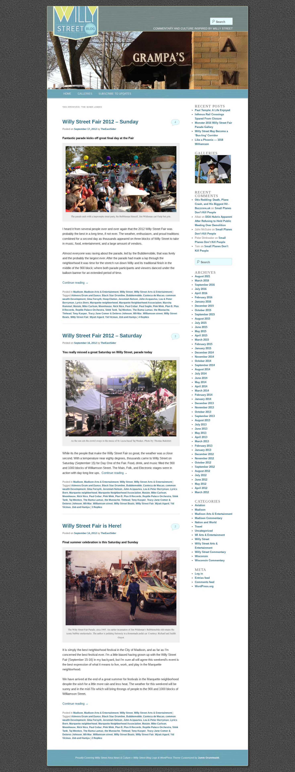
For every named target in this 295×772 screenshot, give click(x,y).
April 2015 (201, 335)
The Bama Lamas (143, 310)
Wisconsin (201, 556)
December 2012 (204, 454)
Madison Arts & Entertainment (101, 291)
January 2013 (203, 449)
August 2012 (202, 471)
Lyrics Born (82, 302)
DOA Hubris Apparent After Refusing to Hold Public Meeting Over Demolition (213, 221)
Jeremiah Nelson (128, 299)
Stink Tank (111, 310)
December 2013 (204, 403)
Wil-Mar (137, 313)
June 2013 (201, 428)
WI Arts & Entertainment (210, 534)
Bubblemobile (134, 295)
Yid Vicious (111, 317)
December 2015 (204, 305)
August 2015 (202, 318)
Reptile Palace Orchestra (89, 310)
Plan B (169, 306)
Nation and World (206, 522)
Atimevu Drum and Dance (86, 295)
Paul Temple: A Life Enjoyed (212, 110)
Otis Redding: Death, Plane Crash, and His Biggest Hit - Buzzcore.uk (212, 204)
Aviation (200, 505)
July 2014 (200, 373)
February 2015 (203, 344)
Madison (78, 291)
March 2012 (202, 492)
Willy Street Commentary (210, 551)
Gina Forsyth (94, 299)
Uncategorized (204, 530)
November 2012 (204, 458)
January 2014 (203, 399)
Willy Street (126, 291)
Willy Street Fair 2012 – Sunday (100, 122)
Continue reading (75, 282)
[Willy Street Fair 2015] (213, 169)
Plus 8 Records (132, 496)
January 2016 (203, 301)
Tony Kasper (80, 313)
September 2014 (205, 365)
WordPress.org (204, 586)
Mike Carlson (89, 306)
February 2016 (203, 297)
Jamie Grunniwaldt (208, 757)
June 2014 (201, 377)
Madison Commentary (208, 518)
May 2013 (200, 432)
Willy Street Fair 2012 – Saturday (102, 336)
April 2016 (201, 293)
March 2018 (202, 280)
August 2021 (202, 276)
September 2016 (205, 284)
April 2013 (201, 437)
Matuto (77, 306)
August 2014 (202, 369)
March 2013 (202, 441)
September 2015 (205, 314)
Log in (199, 573)
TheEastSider (108, 129)
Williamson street (153, 313)
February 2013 (203, 445)
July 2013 (200, 424)
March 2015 (202, 339)
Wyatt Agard (97, 317)
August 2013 (202, 420)
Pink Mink (158, 306)
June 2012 (201, 479)
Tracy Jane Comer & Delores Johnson (110, 313)
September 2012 (205, 466)
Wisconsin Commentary (210, 560)
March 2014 (202, 390)
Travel (198, 526)
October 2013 (203, 411)
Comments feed (204, 582)
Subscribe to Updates (115, 93)
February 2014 (203, 394)
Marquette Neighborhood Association (140, 302)
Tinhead (66, 313)
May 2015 (200, 331)
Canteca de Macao (153, 295)
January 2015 (203, 348)
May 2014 (200, 382)
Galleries (85, 93)
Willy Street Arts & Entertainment (153, 291)
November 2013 (204, 407)
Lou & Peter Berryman (156, 489)
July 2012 (200, 475)
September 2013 (205, 416)
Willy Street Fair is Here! (92, 526)
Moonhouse (105, 306)
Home (67, 93)
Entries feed (202, 577)
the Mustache (161, 310)
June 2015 (201, 327)
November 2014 (204, 356)
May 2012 (200, 483)
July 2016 (200, 288)
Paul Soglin (145, 306)
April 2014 (201, 386)
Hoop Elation (110, 299)
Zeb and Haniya (128, 317)
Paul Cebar (131, 306)
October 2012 (203, 462)
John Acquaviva (148, 299)
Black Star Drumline (113, 295)
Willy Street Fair (79, 317)
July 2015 (200, 322)
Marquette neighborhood (104, 302)
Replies (143, 317)
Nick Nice (118, 306)
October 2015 (203, 310)
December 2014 (204, 352)
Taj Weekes (124, 310)
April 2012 (201, 488)
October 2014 (203, 360)
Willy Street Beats (124, 503)
